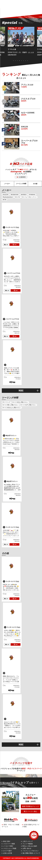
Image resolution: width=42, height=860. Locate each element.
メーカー (7, 183)
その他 (35, 183)
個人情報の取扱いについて (31, 853)
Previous (2, 38)
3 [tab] (18, 60)
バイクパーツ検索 (9, 844)
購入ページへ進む (30, 811)
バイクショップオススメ (31, 851)
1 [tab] (14, 60)
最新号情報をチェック (30, 806)
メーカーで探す (8, 846)
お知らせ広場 (7, 853)
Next (40, 38)
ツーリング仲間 (21, 183)
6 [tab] (24, 60)
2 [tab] (16, 60)
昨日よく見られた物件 (30, 846)
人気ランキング (28, 841)
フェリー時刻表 (28, 844)
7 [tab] (26, 60)
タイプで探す (7, 851)
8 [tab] (28, 60)
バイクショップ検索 (9, 848)
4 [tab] (20, 60)
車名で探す (6, 841)
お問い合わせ (27, 848)
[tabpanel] (21, 43)
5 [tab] (22, 60)
